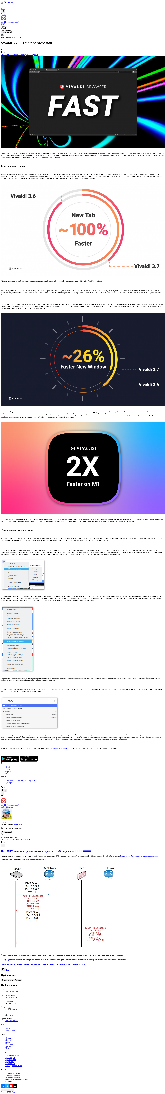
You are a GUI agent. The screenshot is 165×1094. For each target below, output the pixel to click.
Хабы (7, 1042)
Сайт (3, 807)
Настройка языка (7, 1090)
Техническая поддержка (23, 1090)
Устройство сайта (12, 1056)
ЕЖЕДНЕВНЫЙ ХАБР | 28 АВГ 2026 (15, 840)
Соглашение (10, 1064)
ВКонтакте (10, 807)
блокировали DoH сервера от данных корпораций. (139, 856)
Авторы (8, 1046)
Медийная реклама (12, 1075)
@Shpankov (17, 824)
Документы (9, 1062)
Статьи (8, 1038)
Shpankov (4, 37)
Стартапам (9, 1081)
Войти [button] (3, 14)
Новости (8, 1040)
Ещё (7, 970)
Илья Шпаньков (11, 1021)
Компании (9, 1044)
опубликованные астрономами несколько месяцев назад (127, 153)
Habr (13, 1092)
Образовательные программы (16, 1079)
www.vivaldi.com (11, 992)
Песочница (9, 1048)
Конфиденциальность (13, 1066)
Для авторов (10, 1058)
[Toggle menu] (2, 2)
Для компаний (10, 1060)
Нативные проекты (12, 1077)
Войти (7, 1028)
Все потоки (8, 2)
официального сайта (60, 748)
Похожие (18, 980)
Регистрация (10, 1030)
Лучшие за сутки (7, 980)
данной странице (67, 735)
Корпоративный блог (13, 1073)
